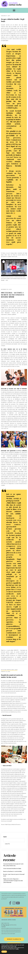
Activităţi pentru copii (7, 669)
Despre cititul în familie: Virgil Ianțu (12, 20)
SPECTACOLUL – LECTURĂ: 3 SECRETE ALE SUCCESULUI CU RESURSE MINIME (12, 295)
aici (7, 280)
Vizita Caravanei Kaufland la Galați (12, 868)
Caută (4, 837)
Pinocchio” (18, 311)
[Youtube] (18, 903)
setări (17, 949)
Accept (4, 951)
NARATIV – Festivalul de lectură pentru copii (13, 302)
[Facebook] (10, 903)
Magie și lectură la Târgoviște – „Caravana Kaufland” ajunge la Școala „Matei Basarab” (13, 880)
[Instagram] (14, 903)
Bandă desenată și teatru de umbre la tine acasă (12, 676)
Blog (16, 669)
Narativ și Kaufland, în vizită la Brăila (12, 871)
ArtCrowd (22, 703)
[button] (14, 10)
